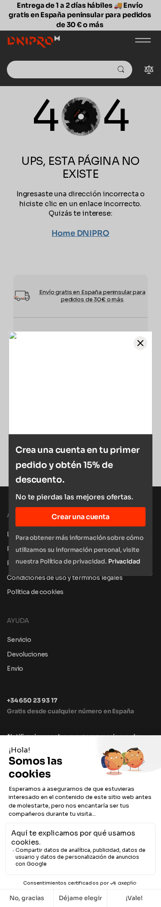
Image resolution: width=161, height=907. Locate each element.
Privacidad (124, 561)
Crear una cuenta (80, 516)
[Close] (140, 343)
